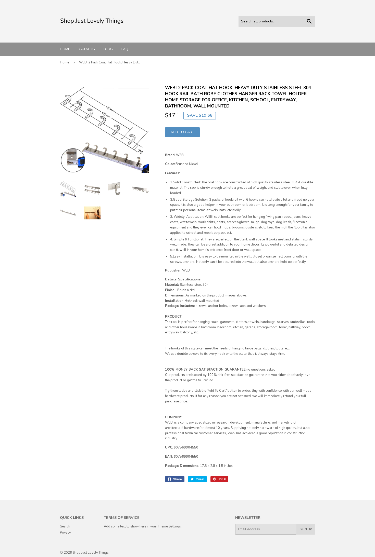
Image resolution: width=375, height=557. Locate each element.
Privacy (65, 532)
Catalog (87, 49)
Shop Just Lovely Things (91, 552)
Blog (108, 49)
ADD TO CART (182, 132)
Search (65, 526)
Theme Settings (169, 526)
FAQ (124, 49)
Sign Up (306, 529)
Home (65, 49)
